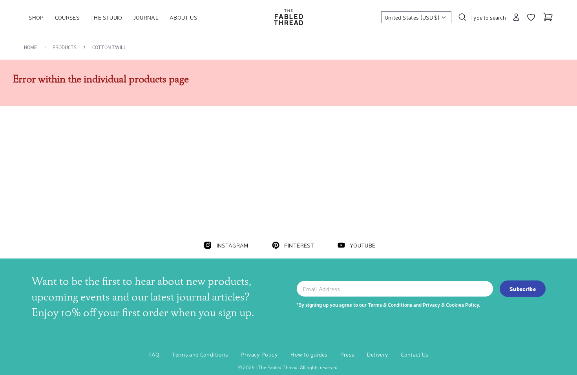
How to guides (309, 354)
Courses (67, 17)
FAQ (153, 354)
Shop (36, 17)
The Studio (106, 17)
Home (30, 47)
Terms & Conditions (390, 304)
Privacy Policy (259, 354)
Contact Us (415, 354)
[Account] (516, 17)
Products (65, 47)
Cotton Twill (109, 47)
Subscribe (522, 288)
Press (347, 354)
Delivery (377, 354)
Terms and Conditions (200, 354)
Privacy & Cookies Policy (451, 304)
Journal (146, 17)
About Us (183, 17)
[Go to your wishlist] (531, 17)
